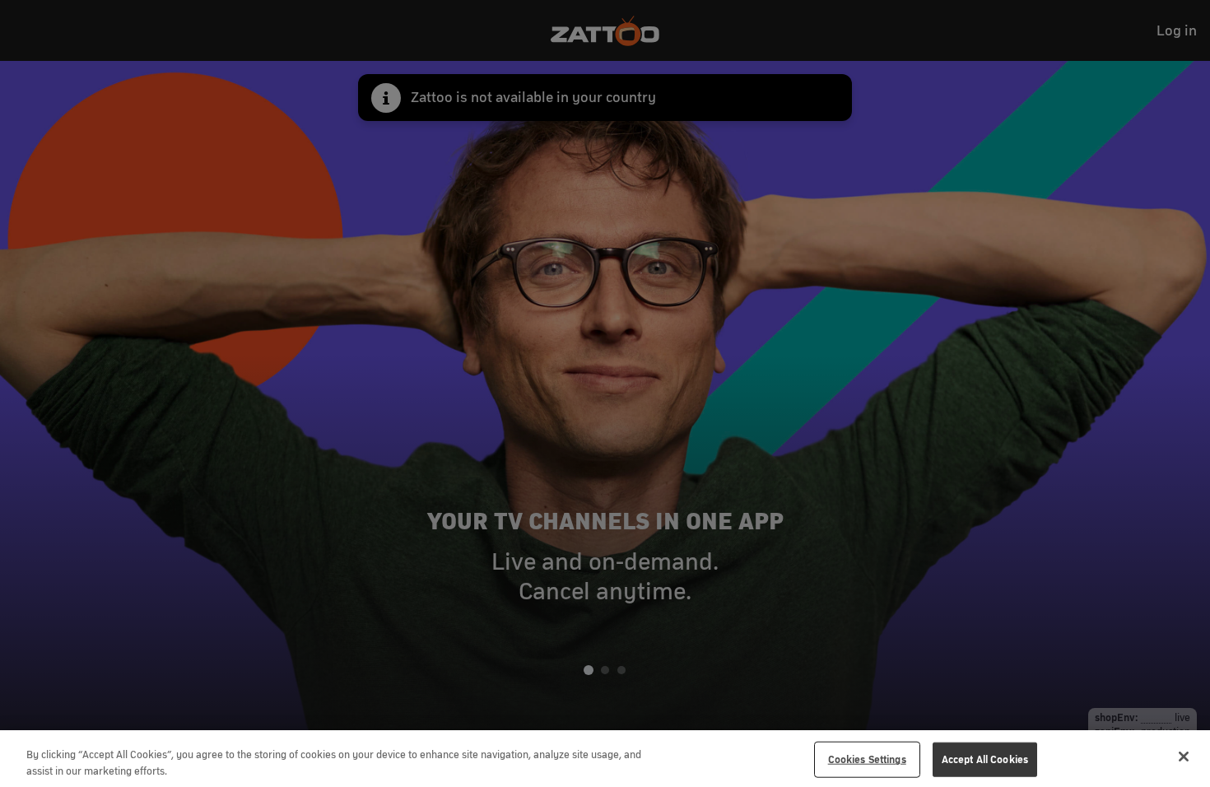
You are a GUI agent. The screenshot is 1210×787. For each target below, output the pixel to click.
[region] (605, 758)
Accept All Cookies (985, 759)
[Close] (1184, 756)
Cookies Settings (867, 759)
